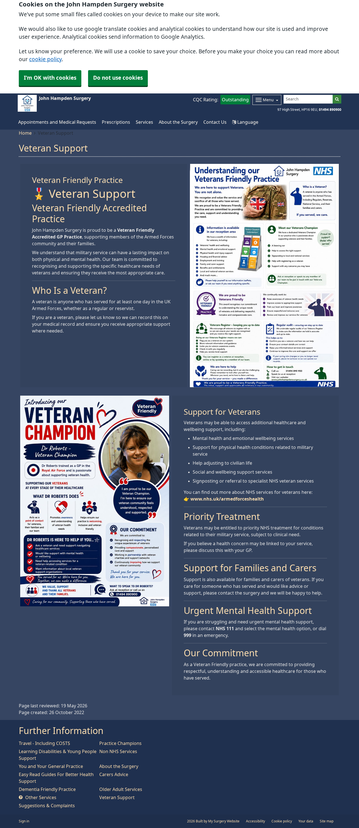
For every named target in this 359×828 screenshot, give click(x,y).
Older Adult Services (120, 789)
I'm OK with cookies (50, 78)
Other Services (40, 797)
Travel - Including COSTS (44, 743)
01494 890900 (330, 109)
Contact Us (215, 122)
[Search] (337, 99)
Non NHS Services (118, 751)
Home (25, 133)
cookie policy (45, 59)
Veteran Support (117, 797)
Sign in (24, 821)
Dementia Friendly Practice (47, 789)
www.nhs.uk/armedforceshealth (227, 499)
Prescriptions (116, 122)
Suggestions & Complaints (47, 805)
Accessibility (255, 821)
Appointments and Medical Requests (57, 122)
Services (144, 122)
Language (247, 122)
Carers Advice (113, 774)
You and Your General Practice (51, 766)
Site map (326, 821)
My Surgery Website (224, 821)
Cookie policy (281, 821)
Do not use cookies (118, 78)
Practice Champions (120, 743)
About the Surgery (178, 122)
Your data (305, 821)
